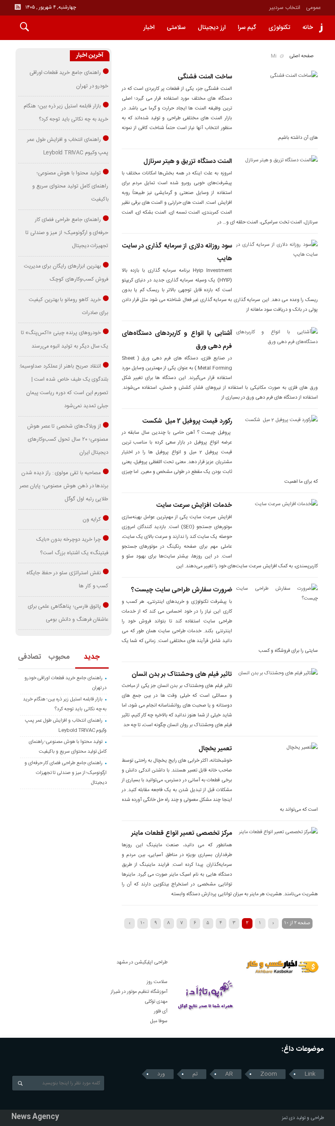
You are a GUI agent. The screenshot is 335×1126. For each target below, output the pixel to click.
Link (309, 1074)
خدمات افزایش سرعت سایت (194, 505)
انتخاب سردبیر (284, 7)
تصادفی (29, 657)
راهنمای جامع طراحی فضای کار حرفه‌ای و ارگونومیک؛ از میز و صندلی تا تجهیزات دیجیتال (67, 233)
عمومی (313, 7)
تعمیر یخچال (215, 748)
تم (195, 1074)
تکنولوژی (279, 27)
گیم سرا (247, 27)
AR (229, 1074)
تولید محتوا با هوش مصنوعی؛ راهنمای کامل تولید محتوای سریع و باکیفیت (70, 186)
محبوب (59, 657)
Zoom (268, 1074)
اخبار (148, 27)
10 (143, 923)
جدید (92, 657)
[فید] (17, 6)
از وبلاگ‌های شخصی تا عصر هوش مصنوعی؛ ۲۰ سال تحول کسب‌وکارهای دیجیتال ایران (68, 439)
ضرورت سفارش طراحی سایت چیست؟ (181, 589)
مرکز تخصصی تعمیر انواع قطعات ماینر (181, 833)
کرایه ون (92, 519)
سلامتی (176, 27)
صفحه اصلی (301, 56)
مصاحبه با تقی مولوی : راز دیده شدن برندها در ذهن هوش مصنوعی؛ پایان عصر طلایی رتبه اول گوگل (64, 486)
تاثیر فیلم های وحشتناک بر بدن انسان (182, 674)
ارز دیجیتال (212, 27)
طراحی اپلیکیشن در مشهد (142, 962)
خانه (307, 27)
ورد (161, 1074)
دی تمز (288, 1118)
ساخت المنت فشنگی (205, 76)
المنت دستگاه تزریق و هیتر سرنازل (187, 161)
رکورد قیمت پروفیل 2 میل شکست (187, 421)
